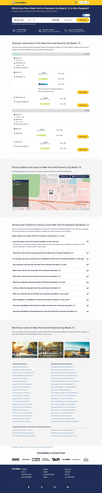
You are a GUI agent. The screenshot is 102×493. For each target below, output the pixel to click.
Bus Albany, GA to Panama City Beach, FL (62, 367)
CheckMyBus (15, 447)
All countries (69, 477)
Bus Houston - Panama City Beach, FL (61, 390)
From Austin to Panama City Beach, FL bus (62, 370)
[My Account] (75, 2)
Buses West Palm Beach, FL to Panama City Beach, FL (65, 421)
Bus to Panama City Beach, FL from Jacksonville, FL (64, 393)
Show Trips (83, 92)
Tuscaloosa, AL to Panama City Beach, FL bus (63, 418)
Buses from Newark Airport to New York (23, 433)
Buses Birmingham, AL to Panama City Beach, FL (64, 372)
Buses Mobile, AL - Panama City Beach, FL (62, 398)
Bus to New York (32, 447)
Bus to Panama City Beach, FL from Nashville (63, 404)
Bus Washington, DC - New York (21, 418)
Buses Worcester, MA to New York (22, 421)
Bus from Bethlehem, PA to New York (23, 375)
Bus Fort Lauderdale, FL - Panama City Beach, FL (64, 387)
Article (67, 474)
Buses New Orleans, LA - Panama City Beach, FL (64, 407)
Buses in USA (23, 447)
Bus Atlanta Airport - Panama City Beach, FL (62, 430)
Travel (45, 477)
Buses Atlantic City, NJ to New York (22, 370)
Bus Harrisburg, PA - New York (21, 395)
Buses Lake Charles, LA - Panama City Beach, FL (64, 395)
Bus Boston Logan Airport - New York (23, 430)
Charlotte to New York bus (20, 381)
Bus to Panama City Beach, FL (45, 447)
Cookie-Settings (48, 474)
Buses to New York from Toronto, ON (23, 416)
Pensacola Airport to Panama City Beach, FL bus (64, 436)
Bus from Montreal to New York (21, 401)
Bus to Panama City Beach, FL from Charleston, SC (64, 375)
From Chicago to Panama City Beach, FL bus (63, 378)
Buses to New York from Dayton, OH (22, 384)
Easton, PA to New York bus (20, 390)
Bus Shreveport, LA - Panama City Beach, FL (62, 413)
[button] (51, 192)
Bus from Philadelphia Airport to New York (24, 436)
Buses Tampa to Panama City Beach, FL (61, 416)
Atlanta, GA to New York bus (20, 367)
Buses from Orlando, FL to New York (22, 404)
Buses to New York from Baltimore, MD (23, 372)
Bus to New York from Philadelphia (22, 407)
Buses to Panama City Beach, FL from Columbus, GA (65, 381)
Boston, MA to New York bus (20, 378)
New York (65, 176)
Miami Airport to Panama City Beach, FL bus (63, 433)
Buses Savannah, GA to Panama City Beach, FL (63, 410)
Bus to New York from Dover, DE (21, 387)
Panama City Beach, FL (80, 176)
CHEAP (16, 54)
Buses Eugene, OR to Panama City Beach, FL (63, 384)
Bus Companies (27, 477)
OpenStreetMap (80, 209)
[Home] (19, 2)
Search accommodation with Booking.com (24, 24)
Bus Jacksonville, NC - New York (21, 398)
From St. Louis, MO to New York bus (22, 413)
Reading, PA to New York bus (20, 410)
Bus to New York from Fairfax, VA (22, 393)
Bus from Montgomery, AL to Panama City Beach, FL (65, 401)
